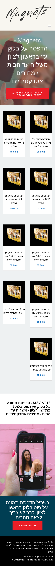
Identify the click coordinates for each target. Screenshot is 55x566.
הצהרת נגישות (18, 559)
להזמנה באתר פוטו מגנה (41, 127)
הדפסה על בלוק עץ (14, 545)
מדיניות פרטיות (33, 559)
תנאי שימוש (47, 559)
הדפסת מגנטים (32, 545)
